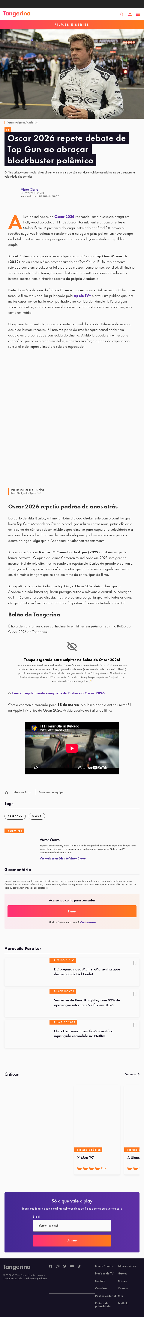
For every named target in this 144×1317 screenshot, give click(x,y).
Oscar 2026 (64, 216)
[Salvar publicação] (134, 963)
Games (122, 1273)
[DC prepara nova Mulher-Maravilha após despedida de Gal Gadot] (27, 972)
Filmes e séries (127, 1266)
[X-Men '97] (97, 1118)
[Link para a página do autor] (12, 192)
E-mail (36, 1216)
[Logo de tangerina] (16, 14)
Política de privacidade (102, 1305)
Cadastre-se (88, 922)
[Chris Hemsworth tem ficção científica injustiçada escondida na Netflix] (27, 1034)
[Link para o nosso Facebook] (50, 1266)
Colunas (123, 1288)
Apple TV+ (82, 295)
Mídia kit (123, 1303)
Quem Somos (103, 1266)
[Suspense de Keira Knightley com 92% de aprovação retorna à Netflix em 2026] (27, 1003)
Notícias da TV (104, 1273)
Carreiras (101, 1288)
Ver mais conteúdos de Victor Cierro (63, 858)
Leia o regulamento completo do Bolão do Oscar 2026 (58, 693)
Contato (100, 1281)
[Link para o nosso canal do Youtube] (72, 1266)
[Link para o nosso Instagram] (57, 1266)
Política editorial (105, 1295)
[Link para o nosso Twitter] (65, 1266)
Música (122, 1281)
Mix (120, 1295)
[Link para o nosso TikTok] (79, 1266)
